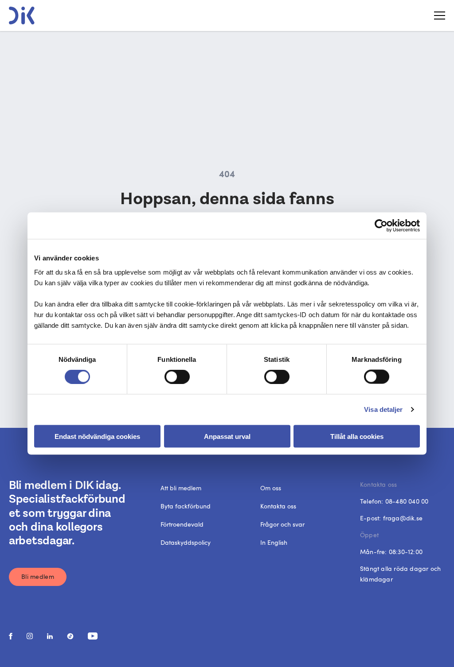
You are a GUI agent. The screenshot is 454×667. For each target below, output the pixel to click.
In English (273, 542)
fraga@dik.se (403, 518)
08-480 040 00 (407, 501)
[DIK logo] (22, 15)
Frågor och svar (282, 524)
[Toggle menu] (436, 15)
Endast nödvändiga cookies (97, 436)
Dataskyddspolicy (185, 542)
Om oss (270, 488)
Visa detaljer (383, 409)
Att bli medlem (180, 488)
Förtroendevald (182, 524)
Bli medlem (37, 576)
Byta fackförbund (185, 506)
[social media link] (11, 636)
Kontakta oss (278, 506)
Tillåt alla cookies (357, 436)
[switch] (177, 377)
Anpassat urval (227, 436)
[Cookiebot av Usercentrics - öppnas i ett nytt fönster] (381, 226)
